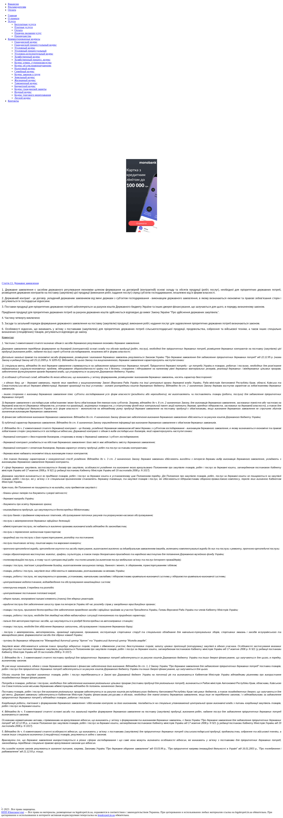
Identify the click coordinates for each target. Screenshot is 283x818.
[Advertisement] (99, 133)
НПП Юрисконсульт (12, 812)
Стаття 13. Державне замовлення (20, 283)
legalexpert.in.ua (106, 815)
